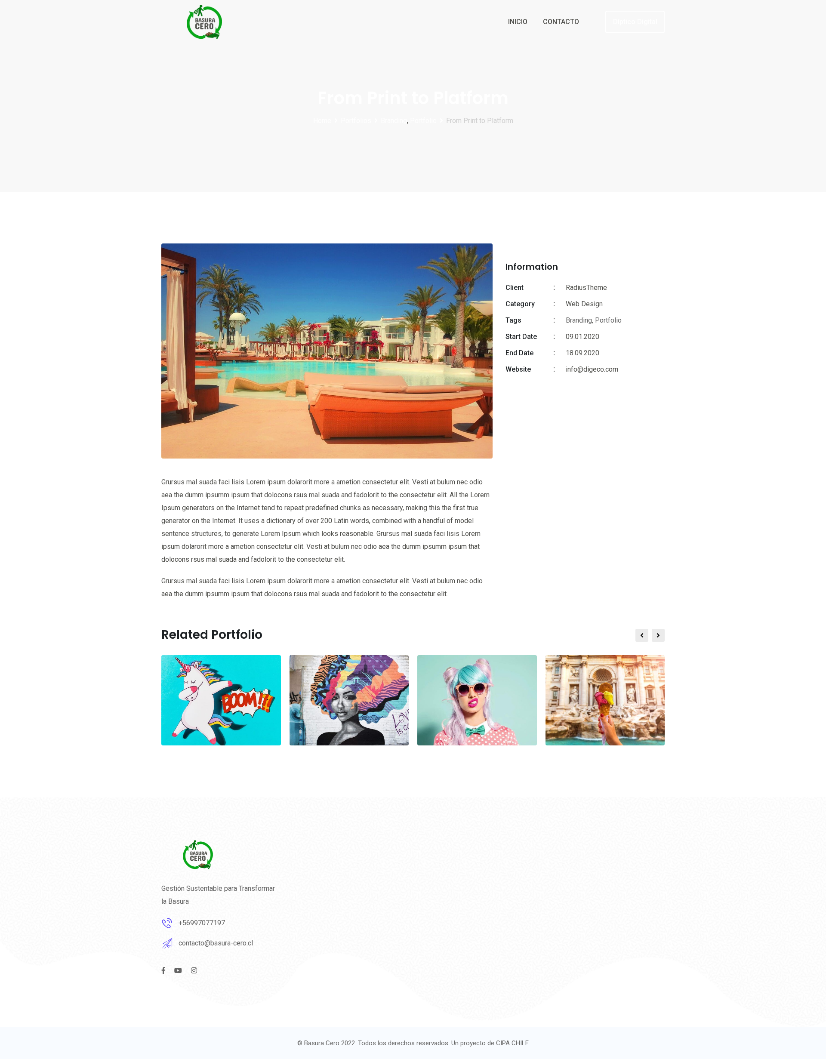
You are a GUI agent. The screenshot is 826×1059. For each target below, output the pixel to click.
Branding (579, 320)
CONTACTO (561, 22)
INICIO (517, 22)
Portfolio (608, 320)
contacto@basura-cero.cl (216, 943)
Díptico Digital (635, 22)
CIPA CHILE (512, 1043)
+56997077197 (202, 923)
